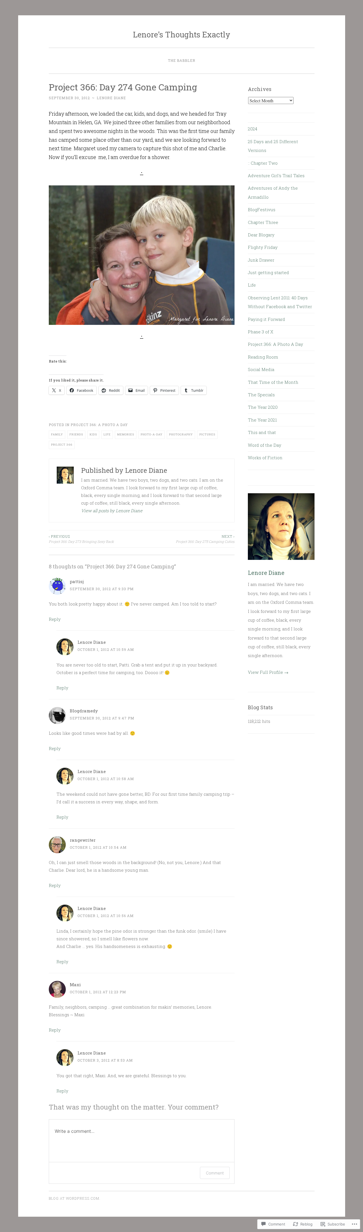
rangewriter (83, 840)
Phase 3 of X (260, 332)
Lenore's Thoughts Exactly (181, 34)
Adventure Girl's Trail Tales (276, 175)
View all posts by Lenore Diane (111, 510)
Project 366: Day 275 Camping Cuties (205, 539)
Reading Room (263, 357)
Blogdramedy (84, 711)
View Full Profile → (268, 672)
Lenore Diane (111, 98)
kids (93, 434)
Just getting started (268, 272)
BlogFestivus (261, 209)
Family (57, 434)
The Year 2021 (262, 420)
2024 (252, 129)
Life (107, 434)
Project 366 (61, 444)
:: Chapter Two (263, 163)
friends (76, 434)
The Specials (261, 394)
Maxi (75, 984)
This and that (262, 432)
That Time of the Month (273, 382)
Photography (181, 434)
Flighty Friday (263, 247)
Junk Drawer (261, 260)
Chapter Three (263, 222)
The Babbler (181, 60)
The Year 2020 (263, 407)
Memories (125, 434)
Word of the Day (264, 445)
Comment (215, 1172)
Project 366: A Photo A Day (99, 424)
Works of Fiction (265, 457)
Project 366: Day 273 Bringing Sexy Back (81, 539)
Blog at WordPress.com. (74, 1198)
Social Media (261, 369)
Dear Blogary (261, 235)
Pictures (207, 434)
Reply (55, 619)
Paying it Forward (266, 319)
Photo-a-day (151, 434)
